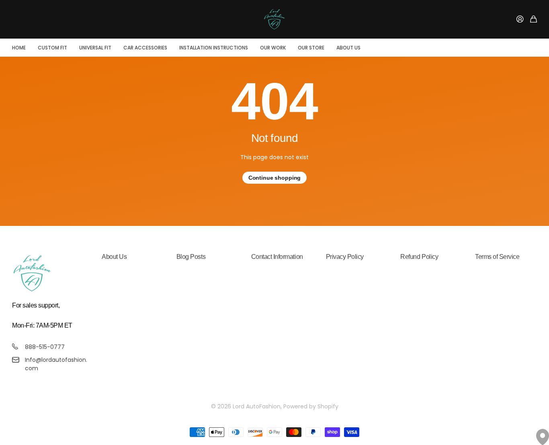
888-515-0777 (45, 347)
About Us (348, 47)
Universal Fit (95, 47)
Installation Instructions (213, 47)
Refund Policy (419, 256)
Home (19, 47)
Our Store (311, 47)
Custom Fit (52, 47)
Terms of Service (497, 256)
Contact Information (277, 256)
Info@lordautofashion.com (56, 364)
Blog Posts (190, 256)
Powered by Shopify (310, 406)
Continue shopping (274, 177)
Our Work (273, 47)
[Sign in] (520, 19)
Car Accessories (145, 47)
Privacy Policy (345, 256)
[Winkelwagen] (533, 19)
